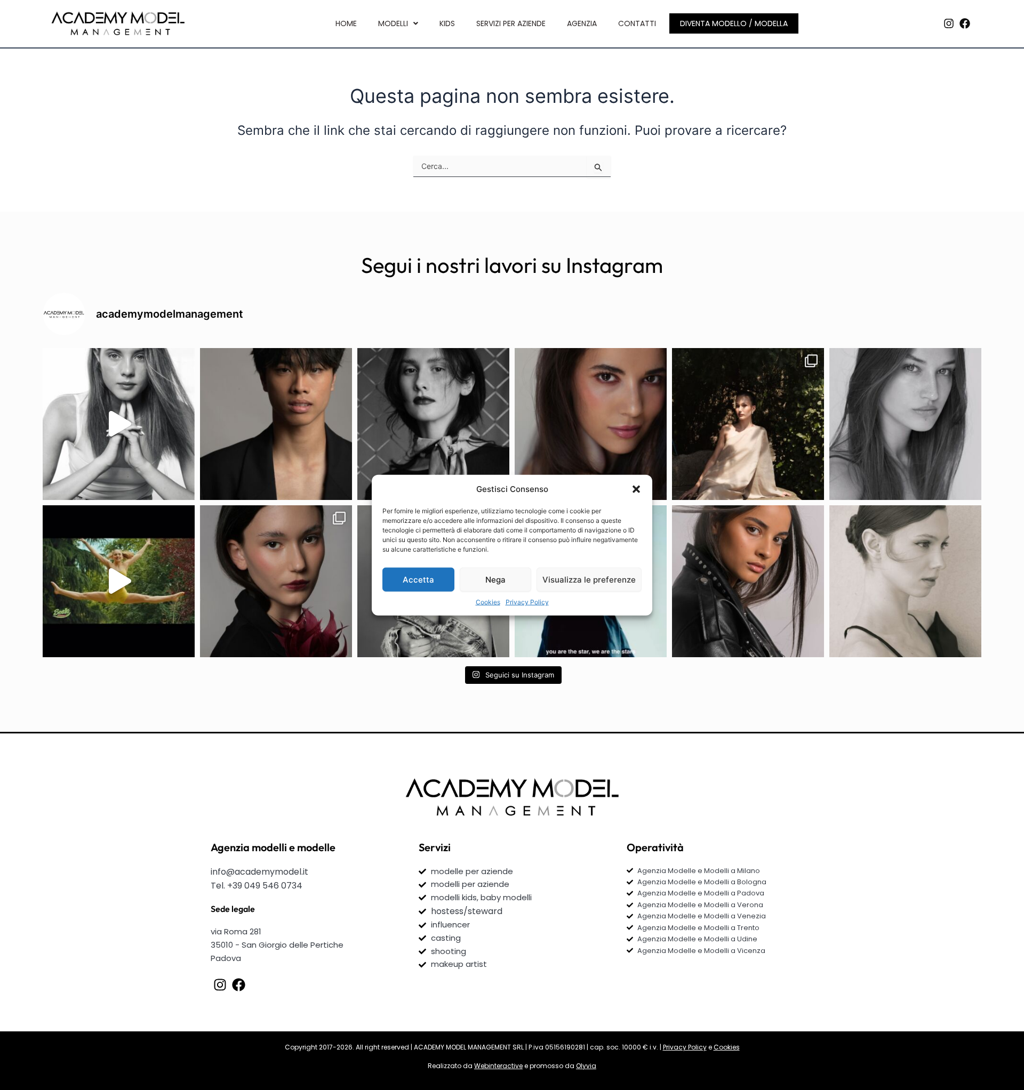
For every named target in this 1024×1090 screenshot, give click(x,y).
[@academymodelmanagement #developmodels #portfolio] (119, 424)
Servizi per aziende (511, 23)
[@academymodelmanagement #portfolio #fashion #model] (276, 424)
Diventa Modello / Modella (734, 23)
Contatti (637, 23)
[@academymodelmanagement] (905, 424)
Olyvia (586, 1065)
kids (447, 23)
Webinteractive (498, 1065)
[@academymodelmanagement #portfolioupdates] (433, 424)
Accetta (418, 579)
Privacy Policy (527, 602)
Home (346, 23)
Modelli (393, 23)
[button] (636, 489)
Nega (495, 579)
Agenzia (582, 23)
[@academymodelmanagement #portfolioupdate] (591, 424)
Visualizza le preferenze (589, 579)
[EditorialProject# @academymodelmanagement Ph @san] (748, 424)
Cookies (488, 602)
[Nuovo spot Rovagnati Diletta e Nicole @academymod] (119, 581)
